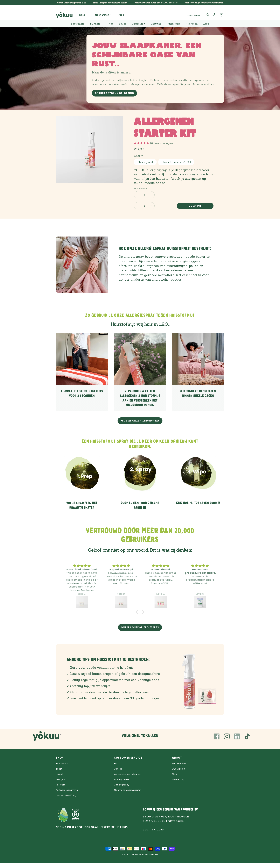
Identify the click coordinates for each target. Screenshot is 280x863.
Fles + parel (145, 162)
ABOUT (177, 757)
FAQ (116, 763)
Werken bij (177, 779)
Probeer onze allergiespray (139, 420)
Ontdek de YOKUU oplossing (114, 93)
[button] (83, 15)
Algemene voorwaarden (127, 790)
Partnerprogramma (67, 790)
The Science (179, 763)
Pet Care (61, 784)
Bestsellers (62, 763)
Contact (118, 768)
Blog (174, 774)
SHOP (60, 757)
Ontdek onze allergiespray (140, 627)
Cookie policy (121, 784)
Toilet (59, 768)
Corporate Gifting (66, 795)
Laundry (60, 774)
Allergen (60, 779)
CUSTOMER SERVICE (128, 757)
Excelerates (152, 854)
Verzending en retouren (127, 774)
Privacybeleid (121, 779)
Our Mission (178, 768)
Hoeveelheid (140, 188)
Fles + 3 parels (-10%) (176, 162)
